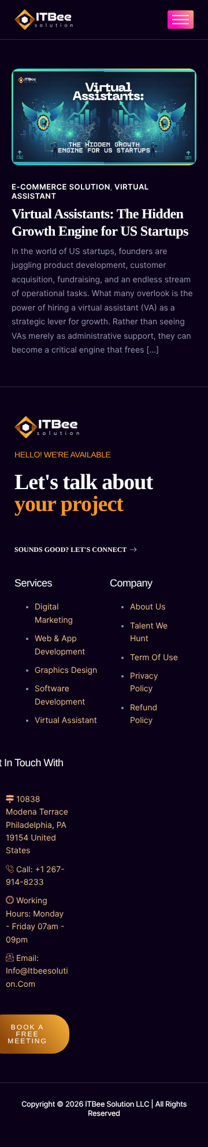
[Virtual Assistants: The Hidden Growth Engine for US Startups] (104, 116)
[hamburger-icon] (181, 19)
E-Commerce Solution (61, 187)
